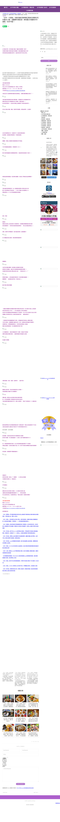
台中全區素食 (52, 7)
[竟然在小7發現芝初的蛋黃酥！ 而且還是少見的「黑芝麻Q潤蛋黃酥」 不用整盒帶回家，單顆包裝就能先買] (55, 160)
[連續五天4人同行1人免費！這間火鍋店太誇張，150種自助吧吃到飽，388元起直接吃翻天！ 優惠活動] (49, 166)
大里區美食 (4, 15)
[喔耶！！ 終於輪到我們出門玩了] (55, 166)
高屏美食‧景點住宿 (45, 127)
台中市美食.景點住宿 (45, 114)
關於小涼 (43, 112)
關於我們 (27, 804)
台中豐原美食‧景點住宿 (28, 7)
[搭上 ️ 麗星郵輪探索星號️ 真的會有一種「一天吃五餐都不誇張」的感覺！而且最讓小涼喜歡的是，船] (49, 172)
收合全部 (47, 111)
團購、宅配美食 (44, 130)
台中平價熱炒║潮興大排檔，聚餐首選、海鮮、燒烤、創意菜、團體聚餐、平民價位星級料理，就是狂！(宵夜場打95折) (21, 721)
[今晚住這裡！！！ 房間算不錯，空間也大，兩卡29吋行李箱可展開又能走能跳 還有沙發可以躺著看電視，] (43, 160)
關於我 (5, 7)
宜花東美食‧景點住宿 (46, 125)
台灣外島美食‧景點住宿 (46, 129)
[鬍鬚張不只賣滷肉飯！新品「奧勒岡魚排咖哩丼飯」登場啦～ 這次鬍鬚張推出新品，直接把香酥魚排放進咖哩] (43, 166)
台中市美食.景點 (14, 7)
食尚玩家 (43, 117)
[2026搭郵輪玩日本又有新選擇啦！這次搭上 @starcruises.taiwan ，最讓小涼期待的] (55, 172)
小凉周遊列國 (29, 10)
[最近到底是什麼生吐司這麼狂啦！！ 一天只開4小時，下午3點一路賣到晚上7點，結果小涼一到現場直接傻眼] (43, 172)
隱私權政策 (32, 804)
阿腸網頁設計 (57, 803)
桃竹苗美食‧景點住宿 (46, 124)
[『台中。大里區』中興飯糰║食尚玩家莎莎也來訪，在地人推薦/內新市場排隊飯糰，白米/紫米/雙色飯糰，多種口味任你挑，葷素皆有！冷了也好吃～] (33, 678)
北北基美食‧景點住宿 (46, 122)
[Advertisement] (20, 36)
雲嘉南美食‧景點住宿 (46, 120)
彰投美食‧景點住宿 (45, 119)
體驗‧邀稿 (43, 133)
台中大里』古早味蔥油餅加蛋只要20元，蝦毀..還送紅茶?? (8, 720)
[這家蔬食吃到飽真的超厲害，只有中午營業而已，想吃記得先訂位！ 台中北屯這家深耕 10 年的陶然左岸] (49, 160)
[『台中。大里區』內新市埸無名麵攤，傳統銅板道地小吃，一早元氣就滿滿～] (8, 677)
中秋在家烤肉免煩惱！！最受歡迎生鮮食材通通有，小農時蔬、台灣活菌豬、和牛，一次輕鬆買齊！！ (33, 736)
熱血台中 (41, 437)
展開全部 (42, 111)
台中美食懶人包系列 (42, 7)
